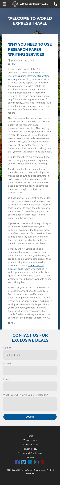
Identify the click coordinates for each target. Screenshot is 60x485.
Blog (13, 63)
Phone (7, 363)
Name (7, 347)
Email (6, 379)
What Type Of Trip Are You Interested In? (25, 394)
